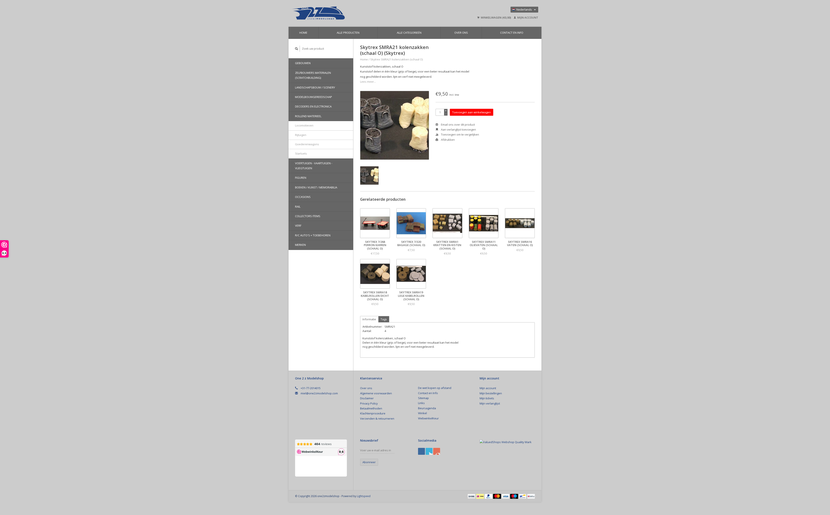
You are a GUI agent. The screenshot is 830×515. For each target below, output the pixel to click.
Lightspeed (363, 496)
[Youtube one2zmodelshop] (436, 451)
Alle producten (348, 33)
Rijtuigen (300, 135)
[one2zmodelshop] (349, 13)
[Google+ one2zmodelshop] (429, 451)
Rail (297, 207)
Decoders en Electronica (313, 106)
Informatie (369, 319)
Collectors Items (307, 216)
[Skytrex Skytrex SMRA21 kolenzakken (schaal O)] (394, 125)
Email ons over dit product (457, 124)
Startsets (301, 153)
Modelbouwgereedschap (313, 97)
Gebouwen (303, 63)
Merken (300, 245)
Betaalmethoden (371, 408)
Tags (384, 319)
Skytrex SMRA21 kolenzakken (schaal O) (396, 59)
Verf (298, 225)
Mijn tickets (487, 398)
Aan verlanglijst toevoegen (458, 129)
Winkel (422, 413)
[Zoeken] (296, 49)
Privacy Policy (369, 403)
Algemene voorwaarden (376, 393)
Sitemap (423, 398)
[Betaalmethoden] (472, 496)
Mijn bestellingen (491, 393)
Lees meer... (368, 82)
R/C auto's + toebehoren (312, 235)
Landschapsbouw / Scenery (315, 87)
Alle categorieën (409, 33)
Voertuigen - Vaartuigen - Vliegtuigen (313, 165)
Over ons (461, 33)
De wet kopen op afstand (434, 388)
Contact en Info (511, 33)
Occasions (303, 197)
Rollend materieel (308, 116)
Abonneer (369, 462)
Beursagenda (427, 408)
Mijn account (527, 17)
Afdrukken (447, 140)
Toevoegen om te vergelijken (459, 134)
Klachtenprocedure (372, 413)
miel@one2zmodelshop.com (319, 393)
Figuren (300, 178)
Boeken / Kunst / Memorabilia (316, 187)
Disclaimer (367, 398)
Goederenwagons (307, 144)
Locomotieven (304, 125)
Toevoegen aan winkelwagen (471, 112)
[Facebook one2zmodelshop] (421, 451)
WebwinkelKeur (428, 418)
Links (421, 403)
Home (303, 33)
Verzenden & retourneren (377, 418)
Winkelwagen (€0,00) (496, 17)
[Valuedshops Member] (506, 442)
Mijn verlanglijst (490, 403)
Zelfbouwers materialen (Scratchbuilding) (313, 75)
